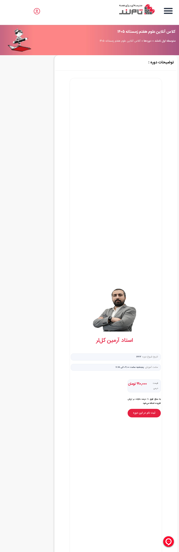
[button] (168, 10)
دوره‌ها (147, 41)
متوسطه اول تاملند (165, 41)
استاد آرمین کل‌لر (114, 340)
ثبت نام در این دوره (144, 413)
